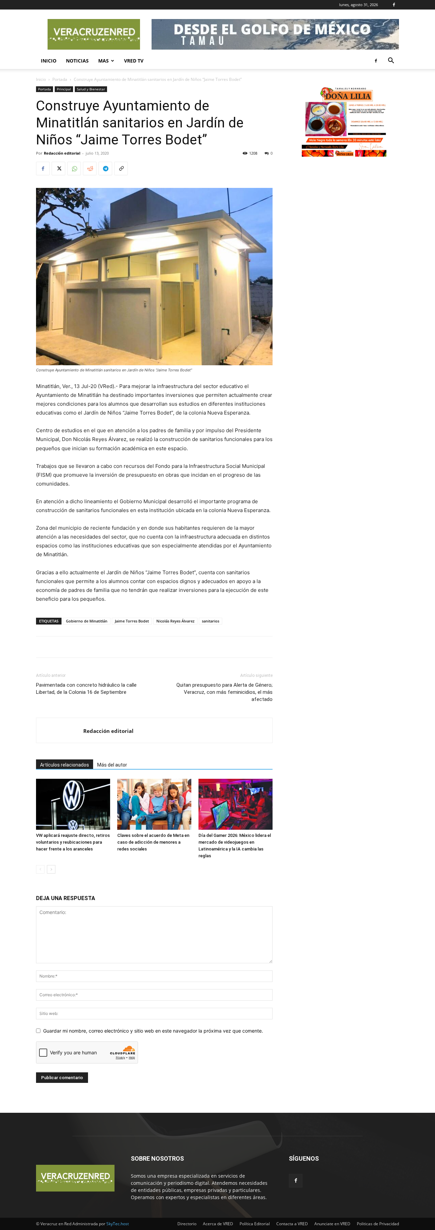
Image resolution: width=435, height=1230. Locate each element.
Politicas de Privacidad (378, 1224)
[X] (58, 168)
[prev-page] (40, 869)
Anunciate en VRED (332, 1224)
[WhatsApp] (74, 168)
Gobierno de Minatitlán (86, 620)
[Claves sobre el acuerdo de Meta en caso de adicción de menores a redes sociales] (154, 804)
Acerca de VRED (218, 1224)
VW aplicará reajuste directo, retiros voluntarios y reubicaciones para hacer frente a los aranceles (73, 842)
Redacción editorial (62, 153)
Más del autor (112, 765)
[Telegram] (105, 168)
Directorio (186, 1224)
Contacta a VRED (292, 1224)
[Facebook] (394, 5)
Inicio (48, 60)
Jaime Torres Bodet (132, 620)
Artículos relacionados (64, 765)
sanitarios (210, 620)
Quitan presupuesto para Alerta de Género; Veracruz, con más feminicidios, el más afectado (224, 692)
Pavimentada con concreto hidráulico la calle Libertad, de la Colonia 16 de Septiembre (86, 688)
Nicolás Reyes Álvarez (175, 620)
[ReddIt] (90, 168)
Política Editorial (255, 1224)
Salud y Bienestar (91, 89)
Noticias (77, 60)
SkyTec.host (117, 1224)
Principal (64, 89)
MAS (103, 60)
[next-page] (51, 869)
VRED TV (133, 60)
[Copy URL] (121, 168)
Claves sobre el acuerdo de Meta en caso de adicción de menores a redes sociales (153, 842)
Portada (59, 79)
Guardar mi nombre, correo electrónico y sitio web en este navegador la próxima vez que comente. (153, 1031)
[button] (391, 61)
